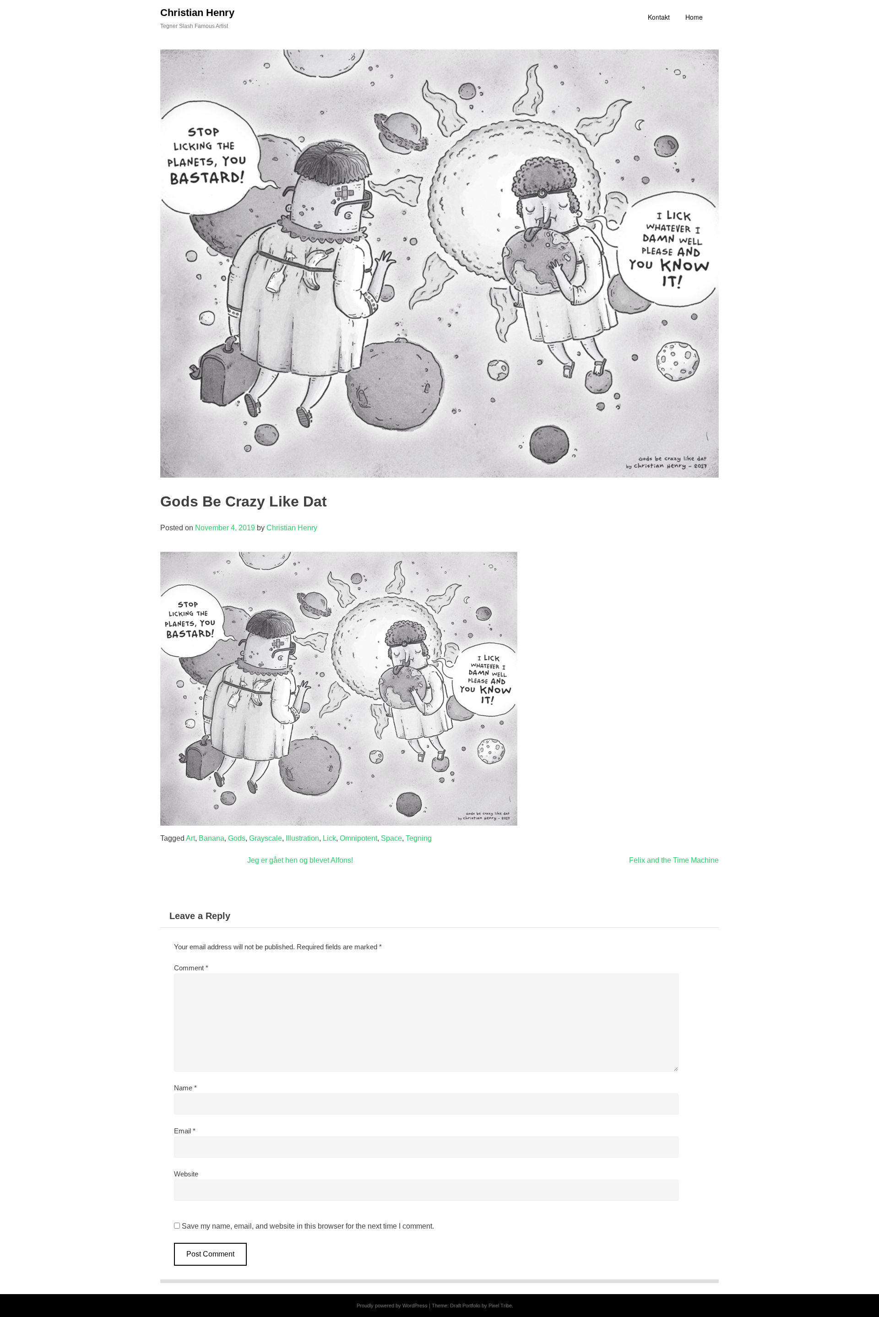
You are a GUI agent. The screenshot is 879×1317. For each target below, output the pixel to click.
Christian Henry (197, 12)
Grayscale (265, 838)
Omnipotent (358, 838)
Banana (211, 838)
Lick (329, 838)
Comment (191, 968)
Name (185, 1088)
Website (186, 1174)
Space (391, 838)
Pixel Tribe (500, 1305)
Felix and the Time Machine (674, 860)
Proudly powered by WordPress (392, 1305)
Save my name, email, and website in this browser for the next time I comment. (308, 1226)
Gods (236, 838)
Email (184, 1131)
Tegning (419, 838)
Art (190, 838)
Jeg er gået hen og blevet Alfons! (300, 860)
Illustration (302, 838)
